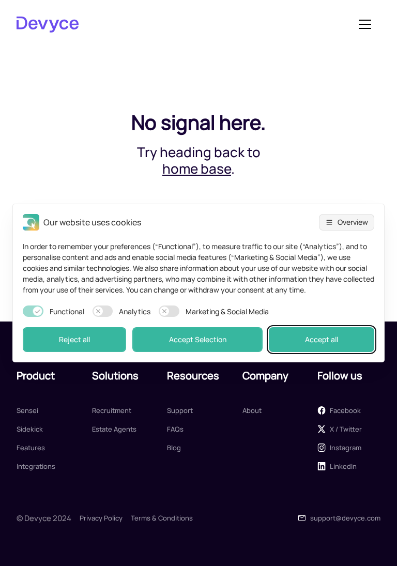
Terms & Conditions (162, 518)
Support (180, 410)
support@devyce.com (345, 518)
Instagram (345, 447)
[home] (183, 24)
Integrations (36, 466)
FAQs (175, 429)
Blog (174, 447)
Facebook (345, 410)
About (252, 410)
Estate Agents (114, 429)
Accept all (321, 339)
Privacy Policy (101, 518)
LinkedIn (343, 466)
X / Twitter (346, 429)
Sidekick (30, 429)
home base (196, 168)
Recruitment (111, 410)
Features (31, 447)
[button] (364, 24)
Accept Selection (197, 339)
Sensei (27, 410)
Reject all (74, 339)
